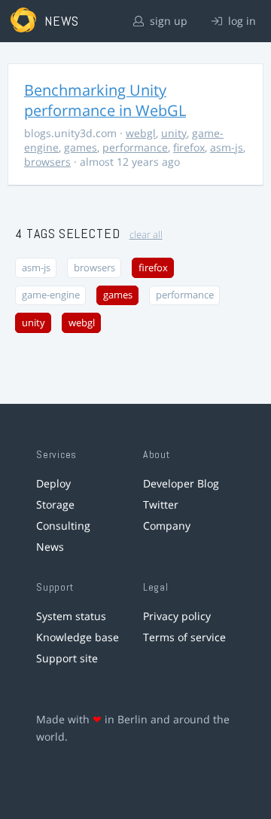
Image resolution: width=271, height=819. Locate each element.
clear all (146, 234)
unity (174, 133)
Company (166, 525)
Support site (67, 658)
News (50, 546)
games (80, 147)
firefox (189, 147)
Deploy (53, 483)
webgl (141, 133)
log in (240, 21)
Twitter (160, 504)
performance (135, 147)
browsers (47, 161)
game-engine (51, 295)
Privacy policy (177, 616)
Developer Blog (181, 483)
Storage (55, 504)
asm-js (226, 147)
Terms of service (184, 637)
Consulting (63, 525)
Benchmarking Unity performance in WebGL (105, 100)
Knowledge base (77, 637)
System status (71, 616)
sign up (167, 21)
